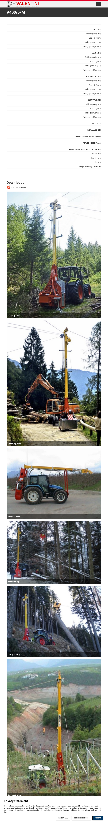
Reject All (63, 818)
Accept (98, 818)
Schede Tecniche (18, 187)
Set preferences (81, 818)
